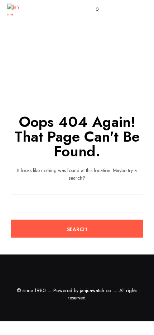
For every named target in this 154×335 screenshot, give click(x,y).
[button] (92, 9)
